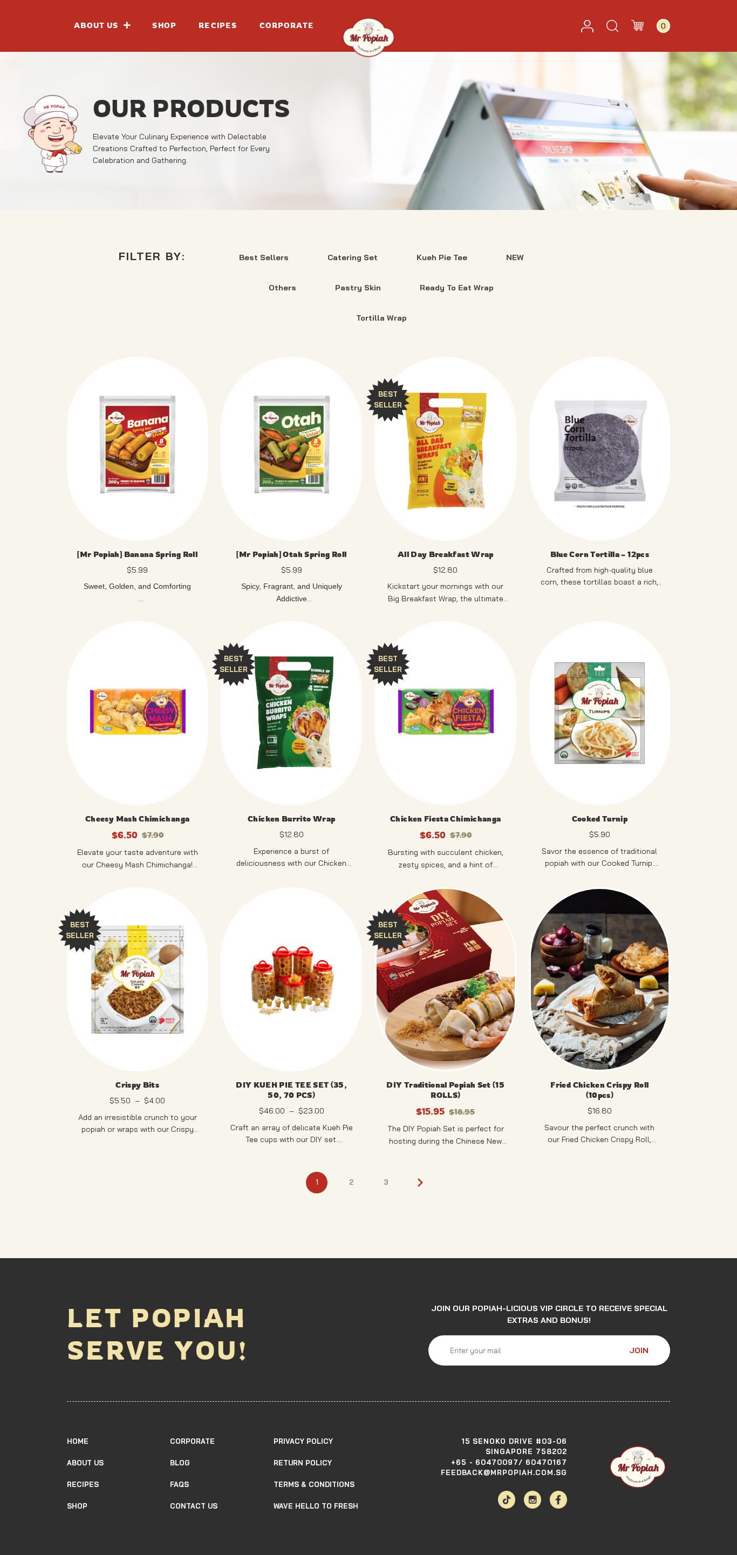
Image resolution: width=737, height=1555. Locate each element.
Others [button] (282, 288)
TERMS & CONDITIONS (314, 1484)
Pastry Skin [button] (358, 288)
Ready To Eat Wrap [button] (457, 288)
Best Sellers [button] (264, 257)
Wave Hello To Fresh (316, 1506)
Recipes (218, 25)
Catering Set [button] (352, 257)
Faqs (179, 1484)
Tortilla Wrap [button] (381, 318)
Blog (180, 1462)
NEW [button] (515, 257)
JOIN (639, 1350)
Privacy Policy (303, 1441)
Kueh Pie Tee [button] (442, 257)
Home (77, 1441)
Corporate (287, 25)
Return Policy (303, 1462)
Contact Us (193, 1506)
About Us (85, 1462)
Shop (164, 25)
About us (96, 25)
